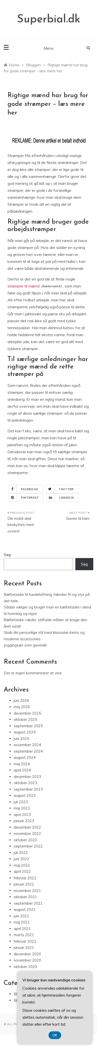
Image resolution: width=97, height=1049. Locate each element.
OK (54, 1035)
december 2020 (27, 954)
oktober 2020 (25, 966)
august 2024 (25, 757)
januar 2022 (24, 884)
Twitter (66, 489)
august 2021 (25, 909)
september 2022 (28, 846)
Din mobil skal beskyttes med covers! (20, 524)
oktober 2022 (25, 840)
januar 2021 (24, 947)
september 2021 (28, 903)
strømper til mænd (23, 285)
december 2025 (27, 713)
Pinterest (30, 497)
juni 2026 (21, 700)
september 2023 (28, 789)
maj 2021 (22, 922)
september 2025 (28, 726)
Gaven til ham (78, 518)
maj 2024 (22, 764)
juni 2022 (21, 858)
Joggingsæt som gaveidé (25, 645)
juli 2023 (21, 802)
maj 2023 (22, 808)
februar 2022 (25, 878)
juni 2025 (21, 738)
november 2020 (27, 960)
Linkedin (66, 497)
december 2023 (27, 776)
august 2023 (25, 795)
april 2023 (22, 814)
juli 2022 (21, 852)
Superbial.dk (48, 19)
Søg (7, 554)
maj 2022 (22, 865)
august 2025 (25, 732)
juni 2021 (21, 916)
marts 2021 (24, 934)
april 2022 (22, 871)
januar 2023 (24, 820)
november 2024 (27, 744)
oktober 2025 (25, 719)
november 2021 (27, 890)
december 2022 (27, 827)
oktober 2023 (25, 782)
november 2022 (27, 833)
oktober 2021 (25, 896)
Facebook (29, 489)
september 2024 (28, 751)
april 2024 (22, 770)
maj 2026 (22, 706)
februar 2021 (25, 941)
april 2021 (22, 928)
